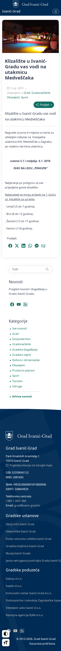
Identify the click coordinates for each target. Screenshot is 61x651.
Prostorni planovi (23, 370)
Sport (24, 97)
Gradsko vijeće (21, 355)
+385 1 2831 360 (16, 501)
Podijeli (44, 105)
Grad (27, 93)
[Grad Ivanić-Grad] (28, 435)
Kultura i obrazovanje (26, 360)
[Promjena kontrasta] (5, 634)
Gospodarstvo (21, 339)
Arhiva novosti (22, 396)
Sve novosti (19, 328)
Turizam (17, 381)
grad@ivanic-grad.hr (27, 505)
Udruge (17, 386)
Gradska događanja (24, 349)
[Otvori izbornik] (56, 11)
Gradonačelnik (41, 93)
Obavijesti (13, 97)
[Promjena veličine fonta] (5, 642)
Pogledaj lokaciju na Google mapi (30, 465)
